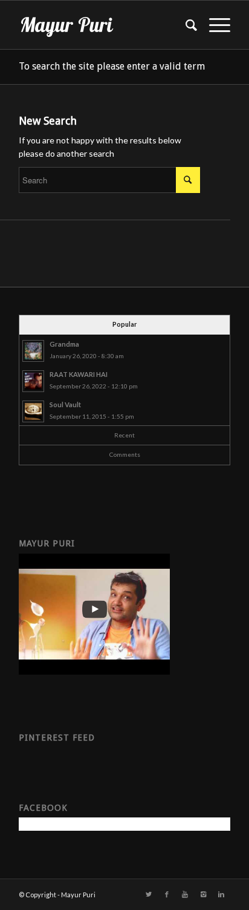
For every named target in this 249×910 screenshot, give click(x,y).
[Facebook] (167, 894)
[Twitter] (149, 894)
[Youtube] (185, 894)
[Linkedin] (221, 894)
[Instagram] (203, 894)
